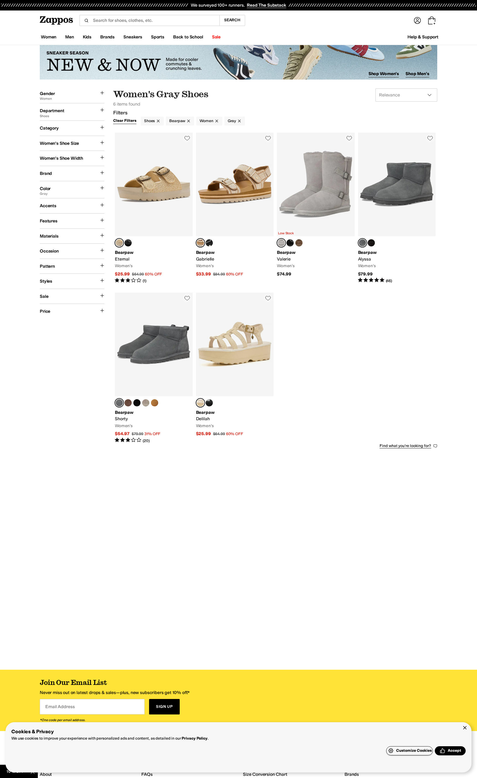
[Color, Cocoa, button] (128, 402)
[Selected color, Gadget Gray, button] (362, 242)
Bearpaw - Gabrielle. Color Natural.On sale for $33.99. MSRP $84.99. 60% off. (235, 208)
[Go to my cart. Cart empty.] (431, 20)
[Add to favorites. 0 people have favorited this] (187, 138)
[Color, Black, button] (371, 242)
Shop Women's (384, 73)
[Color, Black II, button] (128, 242)
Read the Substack (266, 5)
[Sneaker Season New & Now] (238, 62)
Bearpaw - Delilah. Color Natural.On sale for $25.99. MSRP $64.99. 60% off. (235, 368)
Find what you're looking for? (405, 445)
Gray (232, 121)
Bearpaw (177, 121)
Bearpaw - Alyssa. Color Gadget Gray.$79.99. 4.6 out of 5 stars (397, 208)
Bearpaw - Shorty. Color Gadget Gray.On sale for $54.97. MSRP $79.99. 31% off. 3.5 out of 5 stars (154, 368)
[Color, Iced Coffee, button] (154, 402)
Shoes (149, 121)
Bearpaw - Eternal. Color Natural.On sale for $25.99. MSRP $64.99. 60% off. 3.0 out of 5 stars (154, 208)
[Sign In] (417, 20)
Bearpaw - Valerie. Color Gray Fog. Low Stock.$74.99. (316, 208)
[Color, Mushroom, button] (145, 402)
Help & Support (422, 37)
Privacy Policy (194, 738)
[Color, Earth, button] (299, 242)
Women (206, 121)
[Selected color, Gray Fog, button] (281, 242)
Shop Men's (417, 73)
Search (232, 20)
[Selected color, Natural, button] (119, 242)
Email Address (60, 706)
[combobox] (149, 20)
